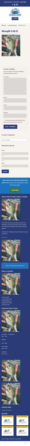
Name (5, 97)
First (3, 155)
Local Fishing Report (12, 25)
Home (4, 25)
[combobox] (15, 140)
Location (16, 2)
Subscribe (23, 2)
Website (6, 112)
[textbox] (15, 140)
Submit (5, 171)
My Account (5, 443)
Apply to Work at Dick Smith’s (15, 265)
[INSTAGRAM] (17, 4)
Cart (23, 442)
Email (5, 105)
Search (15, 443)
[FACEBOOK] (12, 4)
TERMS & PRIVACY (7, 410)
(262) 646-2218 (8, 2)
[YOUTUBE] (14, 4)
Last (3, 160)
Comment (6, 76)
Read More (4, 237)
